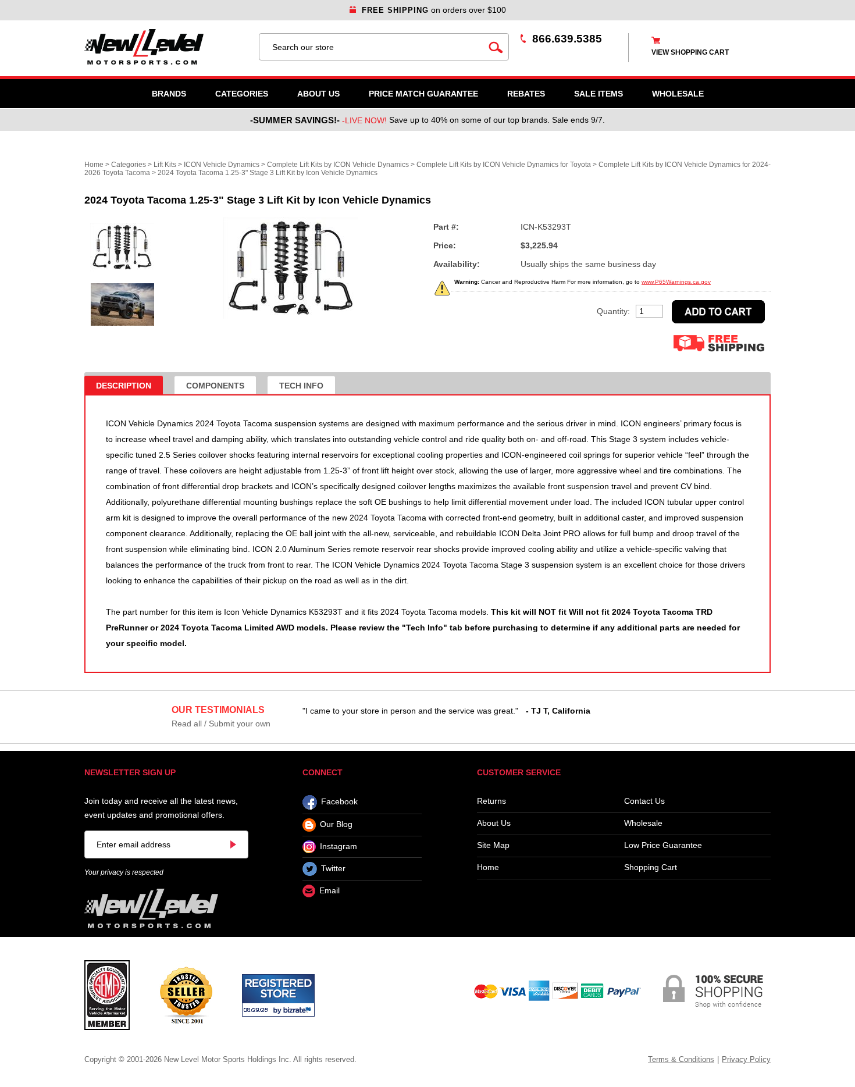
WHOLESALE (678, 93)
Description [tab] (123, 385)
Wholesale (643, 823)
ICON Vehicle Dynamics (221, 165)
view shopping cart (690, 52)
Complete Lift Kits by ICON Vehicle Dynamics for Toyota (503, 165)
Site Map (493, 845)
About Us (318, 93)
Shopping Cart (650, 867)
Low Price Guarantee (663, 845)
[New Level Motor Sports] (165, 47)
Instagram (338, 846)
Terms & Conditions (681, 1059)
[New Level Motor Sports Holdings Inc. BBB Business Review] (186, 994)
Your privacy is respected (123, 872)
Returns (491, 801)
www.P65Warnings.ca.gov (676, 282)
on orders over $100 (434, 10)
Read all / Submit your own (221, 723)
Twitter (333, 868)
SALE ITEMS (598, 93)
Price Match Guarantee (423, 93)
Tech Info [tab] (301, 385)
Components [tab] (215, 385)
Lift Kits (165, 165)
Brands (169, 93)
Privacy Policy (746, 1059)
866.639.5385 (567, 39)
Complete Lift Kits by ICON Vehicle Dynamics (338, 165)
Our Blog (336, 824)
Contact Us (644, 801)
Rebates (526, 93)
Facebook (339, 802)
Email (329, 891)
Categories (241, 93)
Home (94, 165)
